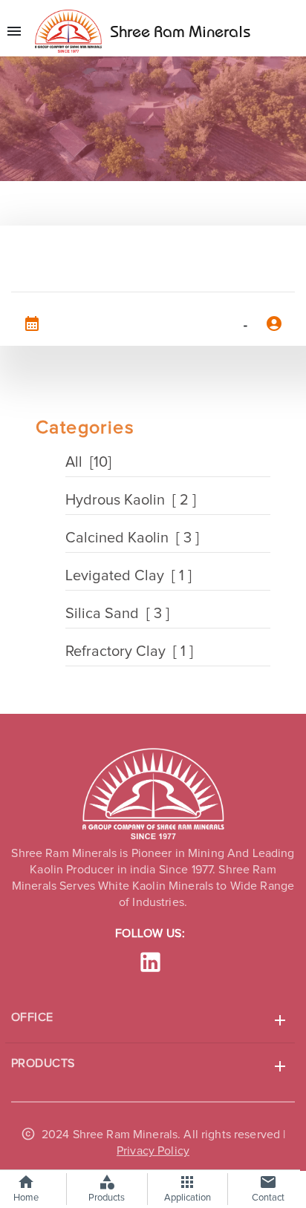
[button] (150, 1020)
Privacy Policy (153, 1151)
